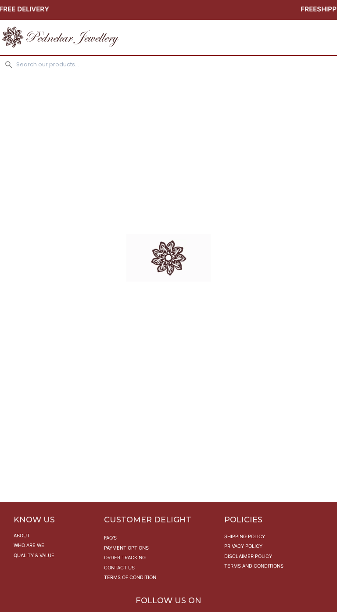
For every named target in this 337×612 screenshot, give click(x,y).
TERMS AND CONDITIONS (253, 566)
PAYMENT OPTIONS (126, 548)
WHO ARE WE (29, 545)
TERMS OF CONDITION (130, 577)
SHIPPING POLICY (244, 536)
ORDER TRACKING (125, 557)
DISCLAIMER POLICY (248, 556)
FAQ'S (110, 538)
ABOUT (22, 535)
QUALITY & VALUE (34, 555)
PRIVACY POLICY (243, 546)
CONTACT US (119, 568)
